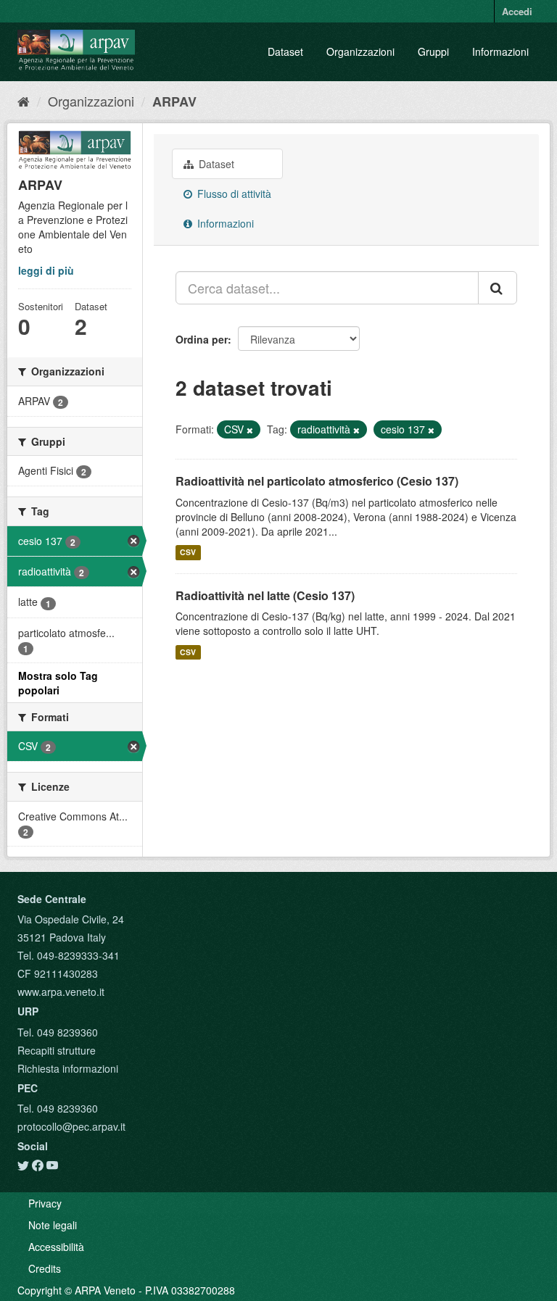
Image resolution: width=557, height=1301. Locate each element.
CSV (188, 552)
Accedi (517, 11)
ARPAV (174, 101)
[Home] (23, 100)
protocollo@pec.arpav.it (71, 1126)
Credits (44, 1268)
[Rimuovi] (250, 430)
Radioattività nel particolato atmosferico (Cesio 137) (317, 481)
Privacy (45, 1203)
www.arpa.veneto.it (60, 991)
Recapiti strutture (56, 1050)
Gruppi (433, 51)
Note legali (52, 1225)
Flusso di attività (232, 193)
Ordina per (202, 339)
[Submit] (497, 287)
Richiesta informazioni (67, 1068)
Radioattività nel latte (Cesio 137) (265, 595)
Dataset (285, 51)
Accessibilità (56, 1246)
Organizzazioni (360, 51)
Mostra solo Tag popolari (58, 682)
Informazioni (500, 51)
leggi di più (46, 270)
